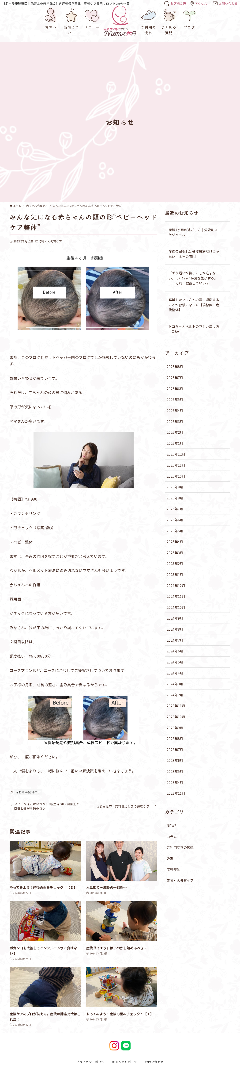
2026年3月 (175, 421)
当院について (71, 29)
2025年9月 (175, 486)
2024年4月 (175, 672)
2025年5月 (175, 530)
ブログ (189, 27)
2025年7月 (175, 508)
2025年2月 (175, 563)
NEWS (172, 825)
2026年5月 (175, 399)
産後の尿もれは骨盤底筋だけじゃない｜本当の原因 (194, 254)
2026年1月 (175, 443)
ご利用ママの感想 (180, 847)
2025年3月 (175, 552)
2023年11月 (176, 705)
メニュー (92, 27)
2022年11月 (176, 793)
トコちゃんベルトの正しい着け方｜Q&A (194, 329)
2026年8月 (175, 366)
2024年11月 (176, 596)
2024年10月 (176, 607)
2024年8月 (175, 629)
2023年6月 (175, 760)
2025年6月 (175, 519)
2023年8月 (175, 738)
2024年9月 (175, 618)
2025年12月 (176, 454)
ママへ (50, 27)
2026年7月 (175, 377)
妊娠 (170, 858)
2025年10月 (176, 476)
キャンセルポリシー (126, 1062)
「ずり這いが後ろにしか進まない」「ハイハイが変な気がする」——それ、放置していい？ (193, 277)
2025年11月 (176, 465)
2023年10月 (176, 716)
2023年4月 (175, 782)
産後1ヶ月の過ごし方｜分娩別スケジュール (193, 232)
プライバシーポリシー (92, 1062)
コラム (172, 836)
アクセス (201, 3)
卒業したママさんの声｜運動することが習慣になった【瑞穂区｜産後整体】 (194, 304)
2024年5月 (175, 661)
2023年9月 (175, 727)
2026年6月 (175, 388)
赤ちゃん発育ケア (50, 241)
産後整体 (173, 869)
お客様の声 (178, 3)
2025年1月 (175, 574)
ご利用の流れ (148, 29)
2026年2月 (175, 432)
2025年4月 (175, 541)
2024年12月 (176, 585)
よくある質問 (168, 29)
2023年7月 (175, 749)
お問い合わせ (228, 3)
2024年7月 (175, 640)
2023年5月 (175, 771)
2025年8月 (175, 497)
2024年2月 (175, 694)
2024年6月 (175, 650)
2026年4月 (175, 410)
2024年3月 (175, 683)
